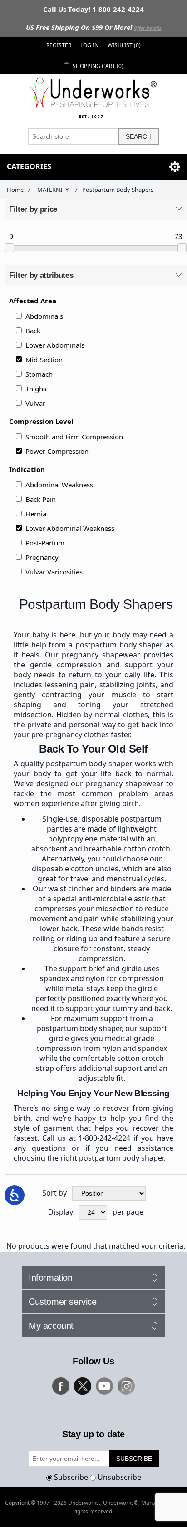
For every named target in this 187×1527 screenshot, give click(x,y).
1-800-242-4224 (104, 1138)
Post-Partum (44, 542)
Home (15, 189)
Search (139, 136)
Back (32, 330)
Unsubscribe (119, 1477)
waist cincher (71, 889)
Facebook (60, 1386)
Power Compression (57, 451)
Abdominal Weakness (59, 484)
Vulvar (35, 403)
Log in (89, 45)
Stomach (39, 374)
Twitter (82, 1386)
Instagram (126, 1386)
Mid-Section (44, 359)
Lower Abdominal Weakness (69, 528)
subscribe (134, 1458)
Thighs (35, 388)
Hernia (35, 513)
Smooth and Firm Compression (74, 436)
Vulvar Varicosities (54, 571)
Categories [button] (29, 166)
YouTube (104, 1386)
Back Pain (40, 499)
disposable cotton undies (75, 869)
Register (58, 45)
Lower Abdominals (54, 345)
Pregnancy (42, 557)
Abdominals (44, 316)
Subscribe (71, 1477)
